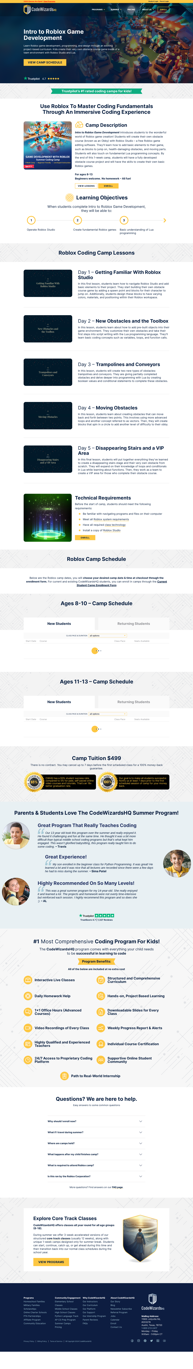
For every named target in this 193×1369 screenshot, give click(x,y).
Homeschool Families (34, 1301)
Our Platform (89, 1309)
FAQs (85, 1323)
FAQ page (117, 1187)
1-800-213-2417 (149, 1328)
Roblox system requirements (111, 519)
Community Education (35, 1323)
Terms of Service (56, 1341)
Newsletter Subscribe (121, 1309)
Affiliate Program (32, 1319)
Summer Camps (63, 1323)
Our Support (89, 1312)
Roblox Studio (112, 530)
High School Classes (65, 1312)
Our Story (115, 1301)
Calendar (115, 1319)
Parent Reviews (90, 1319)
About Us (147, 9)
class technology (115, 524)
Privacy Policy (29, 1341)
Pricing (131, 9)
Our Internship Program (94, 1316)
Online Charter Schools (35, 1312)
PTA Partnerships (32, 1316)
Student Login (153, 1)
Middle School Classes (66, 1309)
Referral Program (119, 1312)
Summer (115, 9)
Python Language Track (66, 1316)
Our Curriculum (90, 1305)
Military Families (32, 1305)
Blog (113, 1305)
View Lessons (86, 186)
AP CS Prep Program (65, 1319)
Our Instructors (90, 1301)
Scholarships (30, 1309)
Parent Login (164, 1)
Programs (97, 9)
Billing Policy (42, 1341)
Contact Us (116, 1327)
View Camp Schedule (45, 62)
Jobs (113, 1316)
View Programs (49, 1)
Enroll (163, 9)
